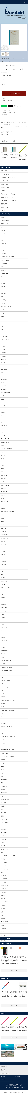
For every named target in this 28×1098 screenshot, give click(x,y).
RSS (21, 1087)
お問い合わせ (3, 1079)
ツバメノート (10, 61)
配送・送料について (19, 1084)
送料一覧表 (3, 941)
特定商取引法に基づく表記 (7, 100)
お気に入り (18, 106)
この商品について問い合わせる (8, 112)
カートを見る (17, 1076)
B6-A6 (22, 58)
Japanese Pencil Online (15, 1094)
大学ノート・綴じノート (13, 58)
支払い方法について (11, 1084)
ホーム (3, 58)
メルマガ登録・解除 (15, 1087)
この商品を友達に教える (7, 110)
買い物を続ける (5, 114)
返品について (4, 98)
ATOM (24, 1087)
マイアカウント (4, 1076)
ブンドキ (9, 1094)
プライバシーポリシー (7, 1087)
